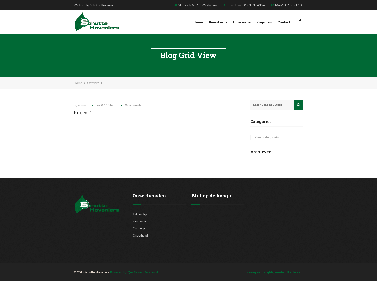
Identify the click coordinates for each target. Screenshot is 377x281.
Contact (284, 22)
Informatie (242, 22)
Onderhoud (140, 235)
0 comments (133, 105)
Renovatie (139, 221)
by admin (80, 105)
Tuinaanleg (140, 214)
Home (198, 22)
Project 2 (83, 112)
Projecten (264, 22)
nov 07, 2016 (104, 105)
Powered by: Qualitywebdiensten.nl (134, 272)
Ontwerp (93, 83)
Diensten (216, 22)
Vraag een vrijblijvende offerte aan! (274, 272)
